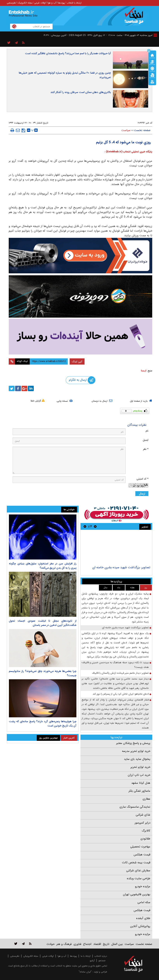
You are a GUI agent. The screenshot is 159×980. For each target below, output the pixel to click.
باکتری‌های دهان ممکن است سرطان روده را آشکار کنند (80, 92)
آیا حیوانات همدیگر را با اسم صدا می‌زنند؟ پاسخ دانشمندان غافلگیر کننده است (68, 53)
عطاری (146, 799)
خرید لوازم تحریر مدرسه (136, 751)
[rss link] (30, 944)
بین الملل (117, 944)
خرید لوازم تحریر (140, 767)
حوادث (50, 944)
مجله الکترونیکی (30, 956)
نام (147, 431)
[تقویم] (152, 75)
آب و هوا (52, 3)
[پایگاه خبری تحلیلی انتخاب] (135, 17)
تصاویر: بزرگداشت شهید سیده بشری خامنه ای (121, 567)
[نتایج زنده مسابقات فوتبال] (152, 81)
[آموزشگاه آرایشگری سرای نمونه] (80, 336)
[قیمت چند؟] (152, 61)
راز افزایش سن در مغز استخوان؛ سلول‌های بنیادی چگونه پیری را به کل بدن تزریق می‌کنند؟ (42, 565)
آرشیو (92, 960)
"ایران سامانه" (85, 972)
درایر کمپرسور (142, 822)
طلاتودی (145, 838)
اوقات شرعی (40, 3)
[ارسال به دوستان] (18, 130)
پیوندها (61, 3)
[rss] (23, 43)
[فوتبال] (152, 68)
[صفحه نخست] (152, 55)
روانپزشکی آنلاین (140, 926)
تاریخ (106, 944)
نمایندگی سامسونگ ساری (134, 807)
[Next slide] (85, 526)
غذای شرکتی (143, 814)
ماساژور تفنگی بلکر (139, 791)
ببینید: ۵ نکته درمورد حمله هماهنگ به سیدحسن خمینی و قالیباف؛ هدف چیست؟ (115, 664)
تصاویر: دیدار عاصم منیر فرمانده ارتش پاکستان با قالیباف (120, 673)
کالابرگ (146, 830)
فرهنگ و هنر (64, 944)
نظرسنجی (11, 3)
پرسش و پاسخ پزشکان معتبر (133, 743)
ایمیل (145, 440)
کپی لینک (77, 361)
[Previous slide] (95, 526)
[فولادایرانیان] (80, 255)
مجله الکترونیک (25, 3)
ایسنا (143, 370)
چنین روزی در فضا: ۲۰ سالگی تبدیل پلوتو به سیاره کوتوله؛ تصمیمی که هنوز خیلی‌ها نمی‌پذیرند (65, 75)
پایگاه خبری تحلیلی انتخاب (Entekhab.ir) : (128, 152)
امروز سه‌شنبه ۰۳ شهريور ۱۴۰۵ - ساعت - (129, 35)
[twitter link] (16, 944)
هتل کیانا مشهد (140, 783)
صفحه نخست (142, 130)
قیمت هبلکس (142, 854)
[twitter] (12, 388)
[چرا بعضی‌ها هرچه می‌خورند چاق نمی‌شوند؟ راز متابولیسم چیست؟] (42, 648)
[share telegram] (16, 43)
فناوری (77, 944)
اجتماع (87, 944)
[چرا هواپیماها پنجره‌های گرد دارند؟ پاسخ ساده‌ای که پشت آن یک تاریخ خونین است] (42, 698)
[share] (9, 43)
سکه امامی (143, 902)
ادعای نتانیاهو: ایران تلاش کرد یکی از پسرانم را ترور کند (121, 694)
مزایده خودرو (142, 886)
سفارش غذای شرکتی (138, 870)
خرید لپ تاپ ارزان (139, 775)
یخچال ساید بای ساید (137, 759)
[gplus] (24, 388)
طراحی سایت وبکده (138, 878)
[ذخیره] (23, 130)
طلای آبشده (143, 918)
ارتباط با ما (86, 956)
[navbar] (155, 35)
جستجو (102, 960)
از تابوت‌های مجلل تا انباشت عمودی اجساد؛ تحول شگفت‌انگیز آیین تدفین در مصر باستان (42, 623)
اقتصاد (97, 944)
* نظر (145, 449)
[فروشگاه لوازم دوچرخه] (80, 296)
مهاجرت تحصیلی (140, 846)
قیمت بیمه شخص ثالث (136, 862)
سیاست (125, 130)
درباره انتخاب (100, 956)
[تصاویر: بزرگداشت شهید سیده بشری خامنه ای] (116, 548)
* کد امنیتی (142, 479)
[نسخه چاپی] (12, 130)
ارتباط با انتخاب (74, 3)
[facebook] (18, 388)
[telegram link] (23, 944)
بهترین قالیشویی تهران (136, 894)
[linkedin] (31, 388)
